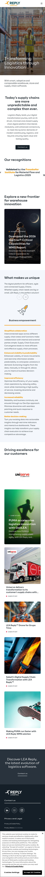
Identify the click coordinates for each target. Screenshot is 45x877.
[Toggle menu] (41, 3)
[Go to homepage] (14, 3)
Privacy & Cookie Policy (14, 866)
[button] (23, 147)
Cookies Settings (11, 872)
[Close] (42, 833)
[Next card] (25, 297)
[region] (22, 854)
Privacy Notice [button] (13, 828)
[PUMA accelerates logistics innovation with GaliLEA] (22, 516)
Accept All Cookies (32, 872)
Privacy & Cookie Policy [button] (12, 824)
